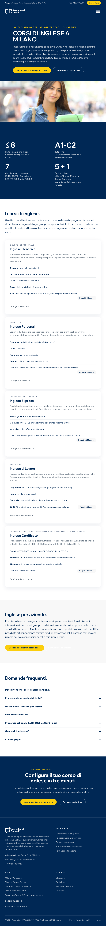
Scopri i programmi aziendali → (25, 647)
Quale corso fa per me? (68, 70)
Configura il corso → (19, 306)
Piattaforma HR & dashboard (69, 846)
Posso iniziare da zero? (17, 714)
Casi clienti (61, 882)
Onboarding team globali (67, 833)
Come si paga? (13, 739)
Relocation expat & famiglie (68, 838)
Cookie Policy (87, 920)
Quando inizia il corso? (17, 731)
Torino (44, 629)
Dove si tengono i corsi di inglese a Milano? (27, 689)
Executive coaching (65, 842)
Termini (97, 920)
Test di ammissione (64, 886)
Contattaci (94, 3)
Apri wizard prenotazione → (38, 802)
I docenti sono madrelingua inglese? (24, 706)
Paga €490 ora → (86, 372)
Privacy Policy (75, 920)
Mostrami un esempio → (21, 515)
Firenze (25, 629)
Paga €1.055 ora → (86, 440)
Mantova (35, 629)
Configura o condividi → (21, 380)
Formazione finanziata (59, 647)
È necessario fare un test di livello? (23, 698)
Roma (53, 629)
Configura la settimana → (22, 448)
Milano (16, 629)
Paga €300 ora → (86, 298)
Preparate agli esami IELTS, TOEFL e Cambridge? (31, 723)
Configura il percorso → (21, 579)
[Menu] (98, 11)
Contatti (60, 890)
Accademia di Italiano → (16, 906)
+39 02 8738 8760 (77, 3)
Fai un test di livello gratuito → (32, 70)
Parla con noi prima (72, 802)
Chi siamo (60, 878)
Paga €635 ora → (87, 507)
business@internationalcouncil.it (20, 859)
